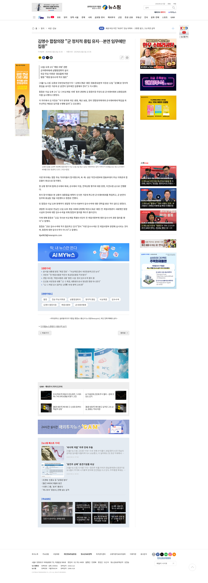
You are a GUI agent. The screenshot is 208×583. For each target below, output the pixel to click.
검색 (173, 7)
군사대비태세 (80, 304)
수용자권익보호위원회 (118, 554)
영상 (49, 17)
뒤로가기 (45, 333)
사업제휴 (56, 554)
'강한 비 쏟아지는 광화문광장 (54, 518)
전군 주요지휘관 (58, 299)
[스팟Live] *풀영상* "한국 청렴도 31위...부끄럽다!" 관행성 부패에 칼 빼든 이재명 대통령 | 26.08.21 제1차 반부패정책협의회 (158, 204)
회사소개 (35, 554)
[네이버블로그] (166, 554)
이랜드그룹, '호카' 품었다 (52, 486)
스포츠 (165, 17)
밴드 (51, 57)
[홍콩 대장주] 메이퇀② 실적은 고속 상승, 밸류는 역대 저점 (99, 408)
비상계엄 (103, 299)
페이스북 (43, 57)
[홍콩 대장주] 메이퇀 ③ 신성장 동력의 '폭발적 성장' (67, 408)
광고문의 (144, 554)
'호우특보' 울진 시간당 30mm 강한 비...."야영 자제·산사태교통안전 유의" (134, 28)
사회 (90, 17)
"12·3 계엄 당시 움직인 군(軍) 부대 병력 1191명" (63, 284)
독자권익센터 (100, 554)
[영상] (158, 175)
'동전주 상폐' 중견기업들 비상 (80, 464)
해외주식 (160, 12)
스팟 (144, 162)
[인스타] (170, 554)
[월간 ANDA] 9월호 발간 (52, 483)
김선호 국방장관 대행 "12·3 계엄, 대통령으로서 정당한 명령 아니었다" (72, 281)
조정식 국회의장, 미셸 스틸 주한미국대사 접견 (100, 507)
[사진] (52, 452)
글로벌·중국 (100, 17)
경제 (83, 17)
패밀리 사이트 (162, 563)
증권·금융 (129, 17)
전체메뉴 (34, 17)
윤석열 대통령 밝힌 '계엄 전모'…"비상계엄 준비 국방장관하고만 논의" (71, 271)
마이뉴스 (172, 12)
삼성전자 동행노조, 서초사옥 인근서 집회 (83, 507)
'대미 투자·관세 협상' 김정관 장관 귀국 (117, 518)
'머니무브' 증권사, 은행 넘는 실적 (55, 489)
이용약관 (133, 554)
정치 (65, 17)
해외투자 (111, 17)
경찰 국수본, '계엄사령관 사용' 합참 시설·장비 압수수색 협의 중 (69, 278)
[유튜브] (154, 554)
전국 (146, 17)
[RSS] (174, 554)
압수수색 (115, 299)
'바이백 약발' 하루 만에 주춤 (79, 447)
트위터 (47, 57)
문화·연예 (155, 17)
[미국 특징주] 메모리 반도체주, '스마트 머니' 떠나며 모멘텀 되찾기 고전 (67, 395)
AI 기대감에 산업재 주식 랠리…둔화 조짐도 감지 (99, 395)
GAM (173, 17)
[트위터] (162, 554)
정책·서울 (74, 17)
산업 (120, 17)
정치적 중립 (90, 299)
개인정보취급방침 (70, 554)
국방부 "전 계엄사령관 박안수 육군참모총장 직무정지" (65, 274)
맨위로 (123, 333)
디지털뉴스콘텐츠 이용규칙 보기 (53, 326)
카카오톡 (40, 57)
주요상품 (45, 554)
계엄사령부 (65, 304)
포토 (59, 17)
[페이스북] (158, 554)
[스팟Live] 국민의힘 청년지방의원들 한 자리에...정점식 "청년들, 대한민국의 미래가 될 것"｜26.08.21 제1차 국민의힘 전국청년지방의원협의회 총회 (158, 182)
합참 (45, 299)
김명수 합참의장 (50, 304)
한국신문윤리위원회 (164, 558)
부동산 (138, 17)
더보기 (173, 28)
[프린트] (127, 57)
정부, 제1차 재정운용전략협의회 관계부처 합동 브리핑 (100, 518)
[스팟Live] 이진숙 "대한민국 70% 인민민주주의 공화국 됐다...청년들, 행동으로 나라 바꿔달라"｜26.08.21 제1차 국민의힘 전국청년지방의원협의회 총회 (158, 226)
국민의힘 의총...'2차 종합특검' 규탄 (83, 518)
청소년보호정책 (86, 554)
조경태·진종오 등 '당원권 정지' (55, 480)
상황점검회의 (75, 299)
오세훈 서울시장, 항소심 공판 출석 (118, 507)
